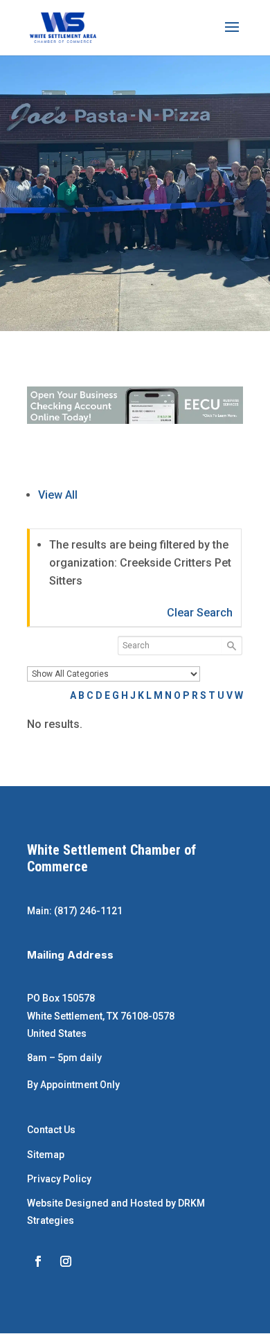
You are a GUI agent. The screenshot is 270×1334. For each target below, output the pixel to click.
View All (58, 494)
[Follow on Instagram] (66, 1261)
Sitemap (45, 1154)
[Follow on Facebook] (38, 1261)
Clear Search (200, 612)
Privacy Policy (59, 1178)
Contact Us (51, 1129)
